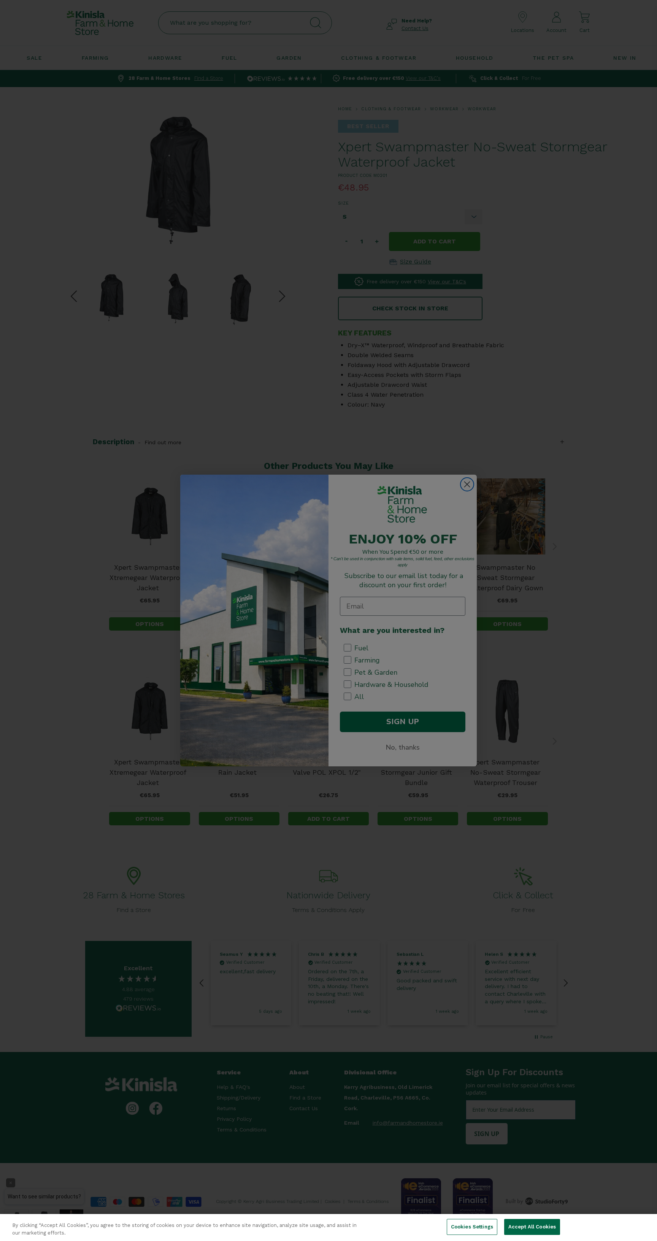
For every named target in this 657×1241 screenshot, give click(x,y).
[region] (328, 1227)
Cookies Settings (472, 1227)
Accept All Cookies (532, 1227)
